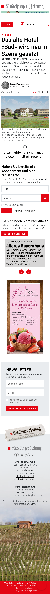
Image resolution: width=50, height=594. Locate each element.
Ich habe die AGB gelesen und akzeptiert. (24, 401)
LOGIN (7, 24)
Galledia (34, 590)
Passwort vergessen (24, 210)
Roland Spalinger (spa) (20, 84)
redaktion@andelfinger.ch (25, 479)
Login (7, 211)
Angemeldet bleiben (14, 205)
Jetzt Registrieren (15, 234)
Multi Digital (25, 590)
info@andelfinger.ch (25, 476)
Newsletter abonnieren (22, 408)
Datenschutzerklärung (27, 585)
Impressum (11, 585)
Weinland (6, 35)
